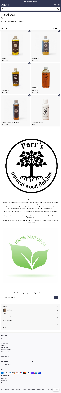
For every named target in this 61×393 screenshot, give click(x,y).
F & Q (47, 389)
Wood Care (4, 347)
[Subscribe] (56, 297)
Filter (5, 28)
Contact (24, 389)
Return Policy (4, 378)
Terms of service (5, 383)
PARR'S (5, 5)
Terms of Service (5, 354)
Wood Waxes (5, 343)
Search (3, 339)
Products (18, 389)
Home (12, 389)
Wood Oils (4, 341)
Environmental (40, 389)
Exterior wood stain (6, 352)
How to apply (31, 389)
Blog (51, 389)
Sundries (3, 345)
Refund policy (5, 356)
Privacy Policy (5, 380)
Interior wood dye (6, 349)
